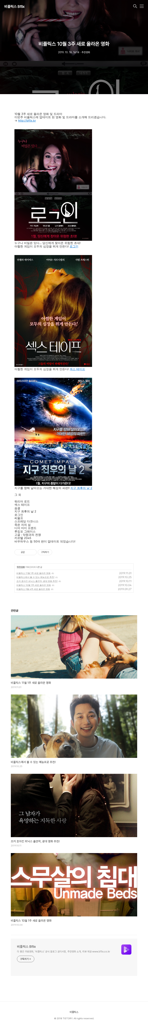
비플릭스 (74, 1012)
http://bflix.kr (27, 120)
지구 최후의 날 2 (81, 488)
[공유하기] (28, 552)
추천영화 (21, 567)
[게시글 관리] (32, 552)
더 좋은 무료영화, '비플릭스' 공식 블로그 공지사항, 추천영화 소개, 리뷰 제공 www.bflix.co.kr (63, 951)
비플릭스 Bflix (14, 6)
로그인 (74, 246)
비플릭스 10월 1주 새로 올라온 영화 (33, 585)
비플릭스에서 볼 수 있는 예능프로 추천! (35, 577)
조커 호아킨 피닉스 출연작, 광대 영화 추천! (37, 581)
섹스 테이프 (77, 369)
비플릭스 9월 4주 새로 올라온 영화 (33, 589)
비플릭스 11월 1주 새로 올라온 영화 (33, 573)
